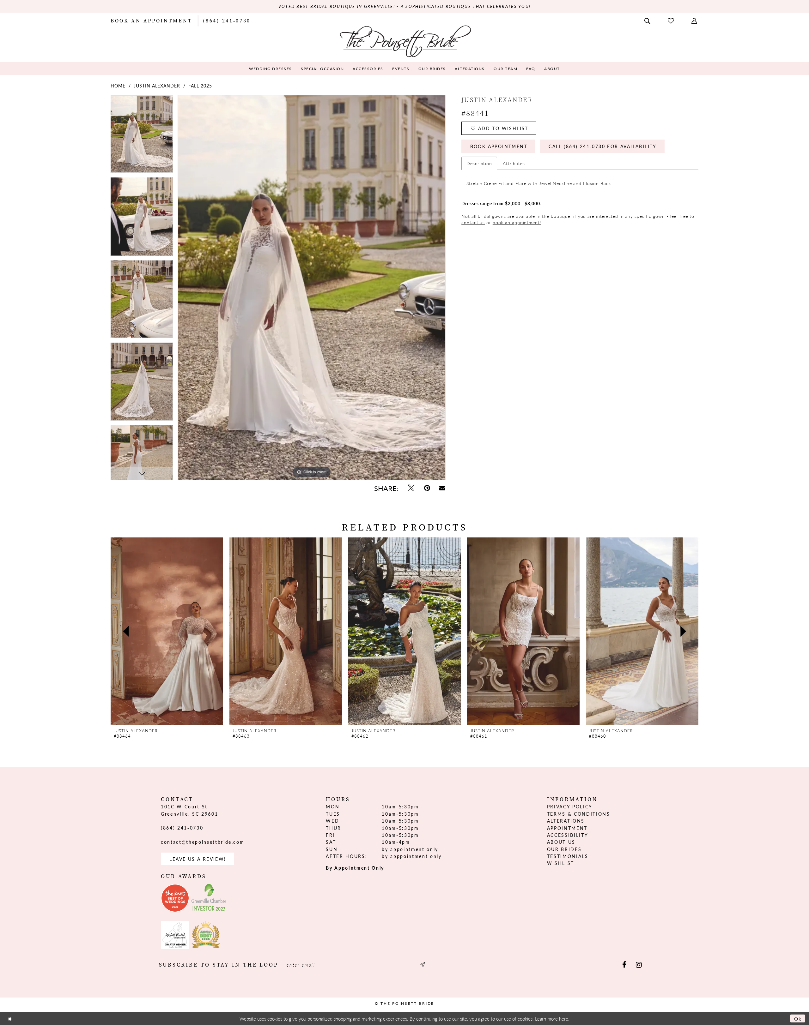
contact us (473, 222)
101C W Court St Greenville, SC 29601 (189, 810)
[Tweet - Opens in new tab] (411, 488)
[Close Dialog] (10, 1018)
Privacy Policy (570, 806)
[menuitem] (151, 20)
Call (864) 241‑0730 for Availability (602, 146)
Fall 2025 (200, 85)
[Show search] (648, 20)
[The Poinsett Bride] (404, 40)
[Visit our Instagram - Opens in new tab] (639, 965)
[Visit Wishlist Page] (672, 20)
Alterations (566, 821)
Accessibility (567, 835)
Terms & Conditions (578, 814)
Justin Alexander (157, 85)
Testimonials (567, 856)
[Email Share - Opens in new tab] (442, 488)
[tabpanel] (142, 136)
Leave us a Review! (197, 859)
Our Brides (564, 849)
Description (479, 163)
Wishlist (560, 863)
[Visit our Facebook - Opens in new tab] (624, 965)
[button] (695, 20)
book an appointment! (517, 222)
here (563, 1018)
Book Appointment (498, 146)
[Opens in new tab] (175, 898)
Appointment (567, 828)
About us (561, 842)
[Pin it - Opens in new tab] (427, 488)
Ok (798, 1018)
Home (118, 85)
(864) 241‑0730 (182, 827)
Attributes (514, 163)
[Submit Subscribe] (421, 965)
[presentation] (167, 631)
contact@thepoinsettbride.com (202, 842)
